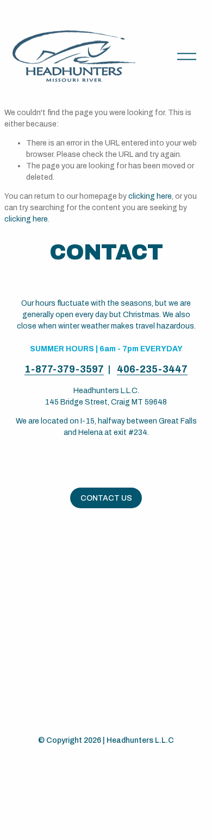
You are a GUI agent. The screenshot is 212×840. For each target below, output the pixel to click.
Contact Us (106, 498)
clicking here (150, 196)
